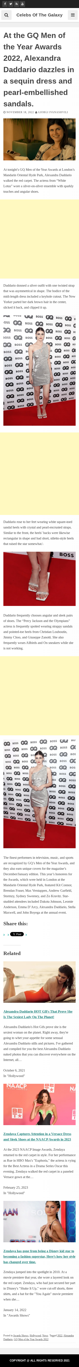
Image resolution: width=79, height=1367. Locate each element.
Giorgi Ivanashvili (53, 112)
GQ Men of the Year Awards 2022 (31, 1339)
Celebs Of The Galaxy (39, 14)
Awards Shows (20, 1335)
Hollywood (35, 1335)
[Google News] (16, 4)
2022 (59, 1335)
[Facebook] (5, 4)
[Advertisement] (39, 239)
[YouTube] (22, 4)
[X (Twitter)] (10, 4)
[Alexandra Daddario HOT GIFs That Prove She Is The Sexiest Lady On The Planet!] (39, 1001)
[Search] (6, 15)
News (45, 1335)
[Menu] (73, 15)
